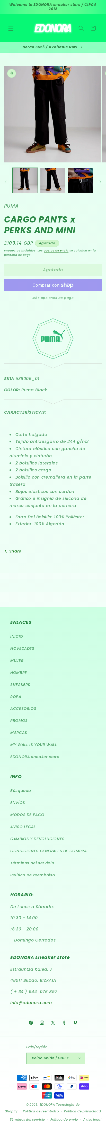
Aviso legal (92, 1120)
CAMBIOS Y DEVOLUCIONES (37, 838)
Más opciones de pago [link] (53, 298)
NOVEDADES (22, 648)
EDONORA (47, 1105)
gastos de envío (56, 251)
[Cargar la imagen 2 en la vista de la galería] (52, 180)
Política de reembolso (32, 875)
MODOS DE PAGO (27, 814)
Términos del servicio (32, 863)
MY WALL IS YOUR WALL (33, 744)
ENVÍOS (17, 802)
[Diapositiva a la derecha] (100, 181)
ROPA (15, 696)
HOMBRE (18, 672)
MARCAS (18, 732)
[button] (11, 28)
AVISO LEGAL (23, 826)
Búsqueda (20, 790)
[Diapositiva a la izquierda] (5, 181)
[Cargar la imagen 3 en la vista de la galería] (80, 180)
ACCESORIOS (23, 708)
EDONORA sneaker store (34, 756)
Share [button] (15, 551)
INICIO (16, 636)
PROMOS (19, 720)
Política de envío (64, 1120)
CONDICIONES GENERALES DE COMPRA (48, 850)
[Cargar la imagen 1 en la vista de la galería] (25, 180)
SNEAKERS (20, 684)
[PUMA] (53, 401)
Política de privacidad (82, 1111)
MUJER (16, 660)
